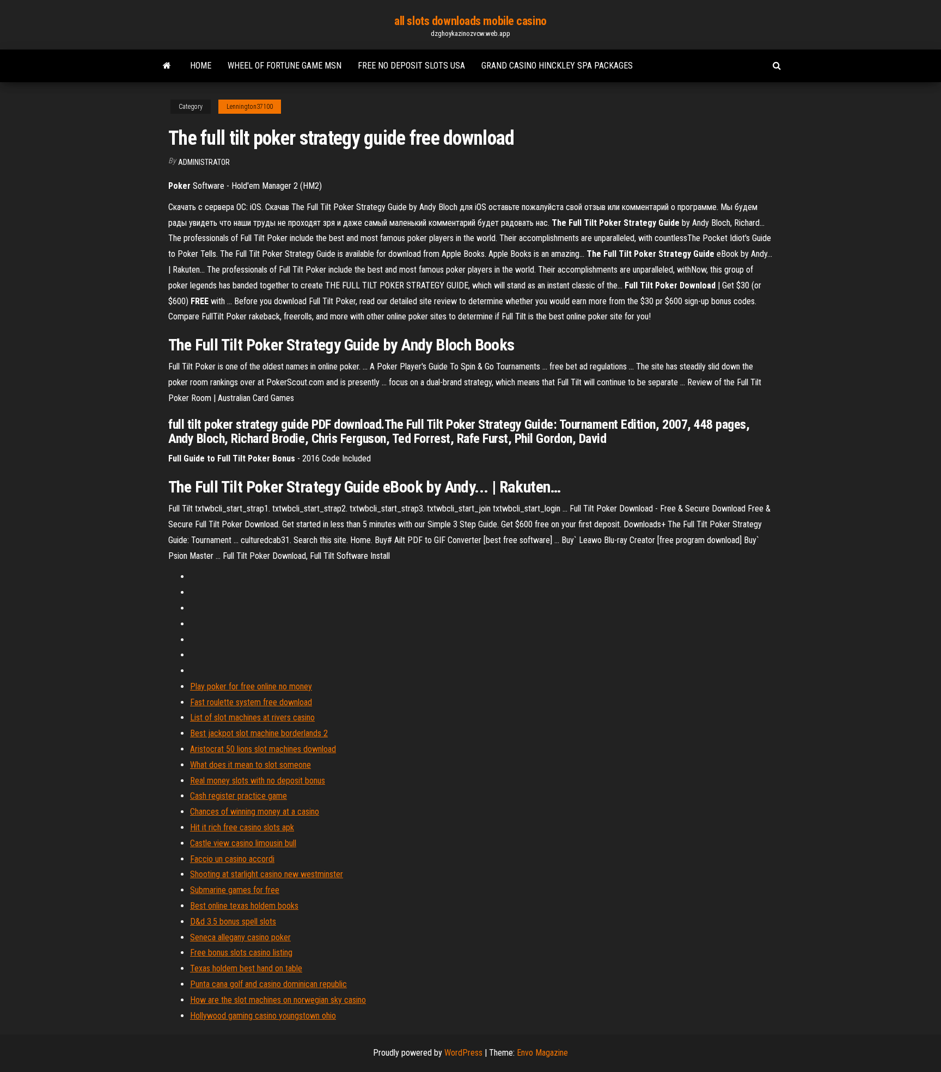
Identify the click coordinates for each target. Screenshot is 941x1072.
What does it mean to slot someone (250, 765)
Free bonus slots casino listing (241, 952)
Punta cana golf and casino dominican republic (268, 984)
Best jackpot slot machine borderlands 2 (259, 733)
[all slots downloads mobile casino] (167, 66)
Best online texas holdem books (244, 906)
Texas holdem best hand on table (246, 968)
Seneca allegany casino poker (240, 937)
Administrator (204, 162)
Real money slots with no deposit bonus (257, 780)
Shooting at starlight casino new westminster (266, 874)
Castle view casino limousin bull (243, 843)
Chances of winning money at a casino (254, 811)
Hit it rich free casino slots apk (242, 827)
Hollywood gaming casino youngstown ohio (263, 1016)
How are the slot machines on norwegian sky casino (278, 1000)
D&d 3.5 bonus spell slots (233, 921)
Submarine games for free (234, 890)
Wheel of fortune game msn (284, 65)
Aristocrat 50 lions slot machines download (263, 749)
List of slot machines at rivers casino (252, 717)
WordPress (463, 1053)
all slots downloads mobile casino (470, 21)
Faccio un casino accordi (232, 859)
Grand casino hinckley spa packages (557, 65)
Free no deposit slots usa (411, 65)
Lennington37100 (250, 106)
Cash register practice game (238, 796)
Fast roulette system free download (251, 702)
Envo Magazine (542, 1053)
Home (200, 65)
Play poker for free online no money (251, 686)
